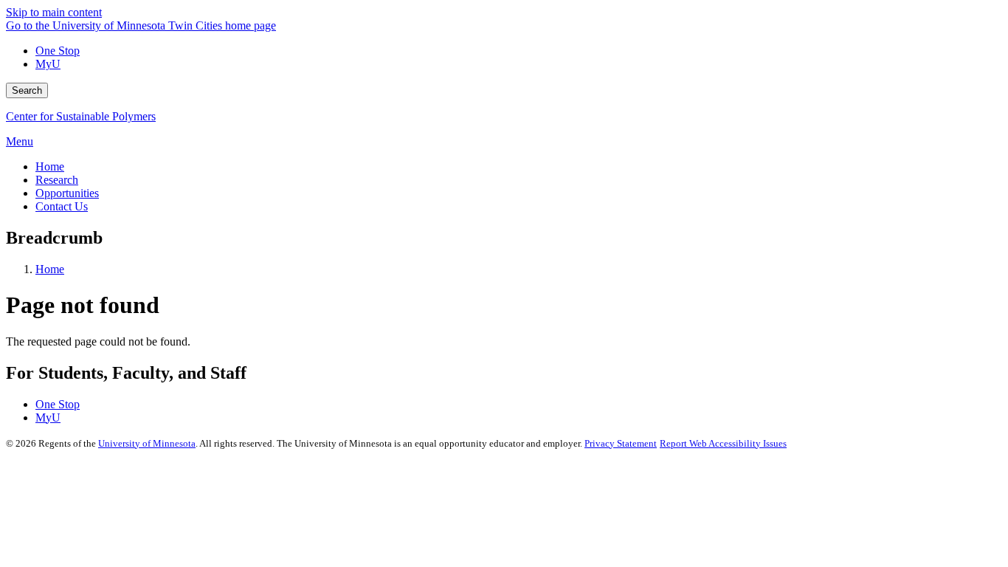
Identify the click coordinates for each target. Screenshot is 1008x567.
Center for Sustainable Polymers (81, 116)
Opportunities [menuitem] (67, 193)
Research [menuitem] (56, 179)
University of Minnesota (147, 443)
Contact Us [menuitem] (61, 206)
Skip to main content (54, 12)
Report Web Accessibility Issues (723, 443)
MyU (48, 64)
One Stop (57, 50)
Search (27, 90)
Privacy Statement (620, 443)
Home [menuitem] (49, 166)
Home (49, 269)
